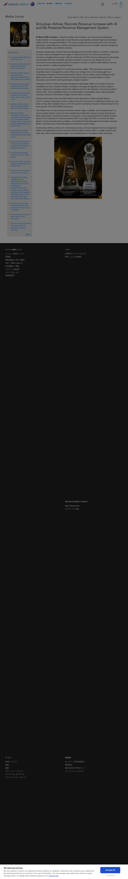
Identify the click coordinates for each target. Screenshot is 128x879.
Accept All (110, 870)
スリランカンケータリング (15, 777)
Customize (110, 875)
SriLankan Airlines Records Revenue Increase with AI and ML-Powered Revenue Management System (20, 144)
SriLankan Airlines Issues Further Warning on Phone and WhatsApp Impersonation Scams (21, 133)
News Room (73, 17)
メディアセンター (12, 272)
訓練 (7, 768)
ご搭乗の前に (58, 3)
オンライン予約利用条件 (74, 761)
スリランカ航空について (14, 253)
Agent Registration (72, 505)
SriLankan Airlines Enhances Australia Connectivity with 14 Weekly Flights (21, 163)
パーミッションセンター (74, 771)
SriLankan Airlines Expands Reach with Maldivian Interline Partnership (20, 66)
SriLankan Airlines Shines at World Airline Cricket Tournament (20, 216)
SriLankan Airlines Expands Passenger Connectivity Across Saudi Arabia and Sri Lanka (20, 96)
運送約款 (68, 764)
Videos (110, 17)
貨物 (7, 764)
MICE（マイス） (11, 761)
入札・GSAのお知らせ (14, 263)
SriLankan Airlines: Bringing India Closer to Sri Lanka (20, 171)
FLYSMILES (68, 3)
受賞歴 (7, 256)
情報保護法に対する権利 (14, 259)
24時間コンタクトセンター (75, 253)
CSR (81, 17)
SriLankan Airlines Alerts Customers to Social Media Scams (20, 155)
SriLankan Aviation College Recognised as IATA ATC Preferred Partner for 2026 (20, 86)
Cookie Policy (53, 876)
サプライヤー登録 (72, 509)
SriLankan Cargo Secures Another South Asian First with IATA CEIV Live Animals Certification (20, 206)
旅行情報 (49, 3)
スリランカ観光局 (12, 269)
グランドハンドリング (14, 771)
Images (118, 17)
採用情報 (8, 275)
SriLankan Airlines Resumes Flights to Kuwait (20, 58)
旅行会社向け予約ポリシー (75, 768)
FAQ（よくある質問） (73, 256)
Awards (102, 17)
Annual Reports (91, 17)
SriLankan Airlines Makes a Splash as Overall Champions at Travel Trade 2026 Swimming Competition (20, 76)
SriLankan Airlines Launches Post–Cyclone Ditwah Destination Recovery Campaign (20, 226)
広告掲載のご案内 (12, 266)
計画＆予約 (41, 3)
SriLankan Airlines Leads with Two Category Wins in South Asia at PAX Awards (20, 106)
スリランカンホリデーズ (14, 774)
